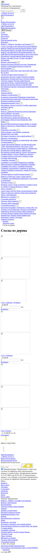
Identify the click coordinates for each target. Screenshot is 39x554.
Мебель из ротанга (26, 154)
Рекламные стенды (8, 105)
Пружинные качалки (9, 87)
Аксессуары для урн (8, 191)
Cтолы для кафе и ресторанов (12, 46)
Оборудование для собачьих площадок (15, 132)
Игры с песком (15, 83)
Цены (3, 495)
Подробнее (5, 435)
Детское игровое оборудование (12, 75)
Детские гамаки (15, 77)
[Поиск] (23, 10)
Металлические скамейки (10, 164)
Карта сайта (5, 497)
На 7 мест (33, 71)
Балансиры (5, 77)
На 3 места (11, 71)
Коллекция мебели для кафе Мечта (17, 51)
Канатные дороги (27, 83)
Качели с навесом (7, 111)
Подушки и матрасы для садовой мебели (16, 136)
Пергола (4, 128)
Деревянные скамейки (26, 162)
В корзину (4, 309)
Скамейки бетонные (24, 166)
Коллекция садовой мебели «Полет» (14, 152)
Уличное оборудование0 (10, 203)
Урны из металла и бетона (11, 193)
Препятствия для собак (9, 134)
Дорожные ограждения (26, 97)
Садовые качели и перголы (11, 156)
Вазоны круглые (21, 64)
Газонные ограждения (9, 97)
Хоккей (14, 215)
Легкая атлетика (15, 211)
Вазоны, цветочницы (9, 62)
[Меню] (3, 2)
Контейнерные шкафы (9, 118)
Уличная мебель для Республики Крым (15, 174)
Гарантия (4, 38)
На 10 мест (5, 73)
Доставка (4, 34)
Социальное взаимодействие (27, 87)
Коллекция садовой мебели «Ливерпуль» (22, 148)
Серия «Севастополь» (23, 176)
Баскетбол (5, 207)
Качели (4, 109)
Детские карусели (16, 79)
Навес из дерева (31, 124)
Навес (3, 122)
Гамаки (4, 144)
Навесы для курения (28, 126)
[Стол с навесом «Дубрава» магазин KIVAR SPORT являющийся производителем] (15, 278)
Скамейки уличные (8, 160)
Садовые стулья (27, 156)
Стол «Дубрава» (7, 355)
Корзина (6, 550)
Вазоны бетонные (8, 64)
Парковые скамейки (27, 164)
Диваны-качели (6, 93)
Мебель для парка (12, 113)
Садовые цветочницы (9, 158)
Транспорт (5, 89)
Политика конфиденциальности (13, 546)
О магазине (5, 489)
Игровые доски (7, 185)
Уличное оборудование (9, 201)
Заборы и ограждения (9, 95)
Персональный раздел (9, 40)
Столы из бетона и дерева (22, 185)
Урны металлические (28, 193)
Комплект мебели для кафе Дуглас (17, 57)
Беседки (4, 124)
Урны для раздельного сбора (26, 191)
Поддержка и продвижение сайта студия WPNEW (19, 548)
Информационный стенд (10, 103)
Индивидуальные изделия (10, 101)
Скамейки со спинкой (9, 162)
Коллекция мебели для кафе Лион (13, 50)
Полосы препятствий (24, 85)
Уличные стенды (7, 107)
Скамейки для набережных (11, 178)
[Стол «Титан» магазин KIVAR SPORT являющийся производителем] (15, 406)
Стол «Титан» (6, 431)
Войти (3, 22)
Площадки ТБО (26, 120)
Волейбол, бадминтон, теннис (20, 207)
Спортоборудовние (8, 205)
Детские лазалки (7, 81)
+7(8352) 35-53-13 (7, 13)
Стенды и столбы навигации (26, 105)
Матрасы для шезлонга (9, 138)
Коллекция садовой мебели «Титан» (18, 153)
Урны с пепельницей (8, 195)
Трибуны (26, 213)
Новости (4, 483)
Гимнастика (15, 209)
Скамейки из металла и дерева (17, 170)
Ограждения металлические (11, 99)
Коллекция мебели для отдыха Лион (24, 54)
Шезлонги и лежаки (8, 197)
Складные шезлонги (8, 199)
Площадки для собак (9, 130)
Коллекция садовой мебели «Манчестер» (16, 150)
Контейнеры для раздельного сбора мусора (15, 119)
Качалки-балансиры (8, 85)
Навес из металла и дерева (11, 126)
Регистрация (10, 22)
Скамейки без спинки (9, 166)
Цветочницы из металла (22, 66)
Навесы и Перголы (8, 176)
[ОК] (27, 465)
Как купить (5, 36)
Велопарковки (6, 68)
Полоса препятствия (15, 213)
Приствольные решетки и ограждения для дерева (19, 140)
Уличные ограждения (30, 99)
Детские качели (29, 79)
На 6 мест (26, 71)
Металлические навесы (16, 124)
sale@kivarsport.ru (7, 15)
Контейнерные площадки (10, 115)
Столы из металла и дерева (18, 187)
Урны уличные (6, 189)
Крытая (4, 71)
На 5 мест (19, 71)
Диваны (4, 91)
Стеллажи (18, 217)
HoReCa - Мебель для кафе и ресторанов (16, 44)
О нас (3, 32)
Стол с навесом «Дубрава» (11, 302)
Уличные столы (7, 182)
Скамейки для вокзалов (10, 168)
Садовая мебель (7, 142)
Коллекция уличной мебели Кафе (13, 56)
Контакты (4, 42)
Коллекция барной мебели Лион (24, 48)
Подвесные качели (21, 111)
